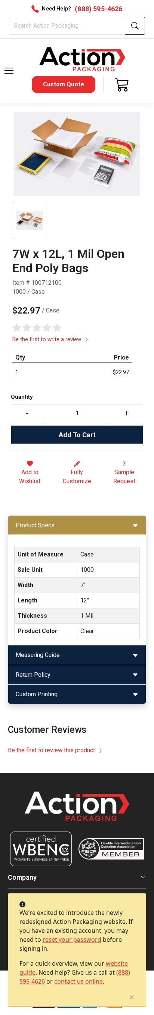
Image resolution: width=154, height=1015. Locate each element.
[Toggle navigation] (9, 71)
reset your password (72, 939)
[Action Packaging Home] (77, 812)
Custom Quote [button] (63, 84)
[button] (9, 71)
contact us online (78, 981)
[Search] (135, 26)
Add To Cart (77, 435)
